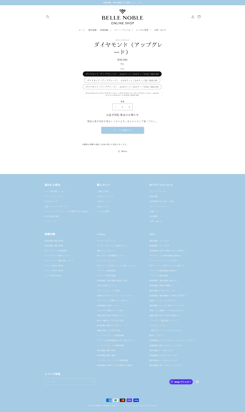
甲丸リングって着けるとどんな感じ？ (166, 265)
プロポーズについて (106, 240)
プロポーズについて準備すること (112, 245)
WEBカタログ (51, 201)
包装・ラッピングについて (57, 206)
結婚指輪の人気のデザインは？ (163, 355)
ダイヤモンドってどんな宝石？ (163, 260)
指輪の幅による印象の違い (109, 330)
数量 (122, 101)
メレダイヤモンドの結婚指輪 (110, 345)
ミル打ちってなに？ (158, 325)
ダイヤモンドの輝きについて (58, 255)
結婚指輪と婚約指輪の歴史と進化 (112, 280)
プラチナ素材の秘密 (54, 265)
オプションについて (54, 196)
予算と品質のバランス (107, 285)
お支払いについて (105, 196)
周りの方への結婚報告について (111, 255)
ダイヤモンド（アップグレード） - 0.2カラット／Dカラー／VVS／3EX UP (122, 74)
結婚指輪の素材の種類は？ (161, 285)
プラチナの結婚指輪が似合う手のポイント (116, 340)
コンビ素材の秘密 (53, 275)
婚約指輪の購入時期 (54, 240)
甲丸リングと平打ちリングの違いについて (116, 265)
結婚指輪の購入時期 (54, 245)
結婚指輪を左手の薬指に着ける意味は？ (168, 250)
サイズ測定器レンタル (55, 191)
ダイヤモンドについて (107, 260)
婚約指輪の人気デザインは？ (162, 290)
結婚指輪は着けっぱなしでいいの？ (165, 345)
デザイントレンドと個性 (108, 290)
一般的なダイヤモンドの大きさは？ (165, 330)
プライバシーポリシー (159, 206)
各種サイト (154, 211)
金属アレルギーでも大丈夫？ (162, 300)
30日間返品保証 (52, 216)
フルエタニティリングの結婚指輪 (113, 360)
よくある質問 (103, 211)
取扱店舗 (153, 196)
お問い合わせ (155, 221)
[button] (48, 17)
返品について (103, 206)
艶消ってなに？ (156, 335)
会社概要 (153, 216)
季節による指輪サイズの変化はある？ (166, 310)
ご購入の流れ (103, 191)
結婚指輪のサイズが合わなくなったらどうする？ (172, 340)
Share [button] (124, 151)
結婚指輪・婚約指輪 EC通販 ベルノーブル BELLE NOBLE (117, 405)
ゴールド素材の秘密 (54, 270)
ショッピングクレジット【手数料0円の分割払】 (67, 211)
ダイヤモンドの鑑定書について (59, 260)
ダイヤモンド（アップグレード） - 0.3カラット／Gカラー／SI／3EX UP (122, 80)
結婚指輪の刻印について (108, 305)
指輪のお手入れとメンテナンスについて (115, 295)
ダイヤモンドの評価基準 (56, 250)
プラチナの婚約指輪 (106, 275)
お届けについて (104, 201)
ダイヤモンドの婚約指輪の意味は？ (165, 255)
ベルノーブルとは (157, 191)
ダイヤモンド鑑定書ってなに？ (163, 320)
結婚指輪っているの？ (159, 245)
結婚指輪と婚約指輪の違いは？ (163, 280)
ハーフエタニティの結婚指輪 (110, 335)
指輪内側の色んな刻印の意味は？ (164, 315)
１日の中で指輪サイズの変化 (110, 310)
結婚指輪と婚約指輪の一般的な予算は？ (168, 295)
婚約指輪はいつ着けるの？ (161, 350)
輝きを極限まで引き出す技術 (110, 320)
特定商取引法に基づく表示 (161, 201)
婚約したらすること (106, 250)
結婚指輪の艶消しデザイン (109, 325)
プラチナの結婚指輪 (106, 270)
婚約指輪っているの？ (159, 240)
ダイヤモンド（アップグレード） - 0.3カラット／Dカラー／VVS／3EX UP (122, 86)
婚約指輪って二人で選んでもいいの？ (166, 305)
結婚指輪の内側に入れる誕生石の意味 (114, 365)
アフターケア (51, 221)
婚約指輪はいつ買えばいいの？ (163, 360)
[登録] (92, 381)
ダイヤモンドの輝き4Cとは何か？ (113, 300)
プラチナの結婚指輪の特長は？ (163, 270)
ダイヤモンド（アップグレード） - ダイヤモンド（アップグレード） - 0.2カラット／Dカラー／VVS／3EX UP (122, 95)
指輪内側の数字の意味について (111, 315)
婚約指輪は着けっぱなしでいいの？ (165, 365)
